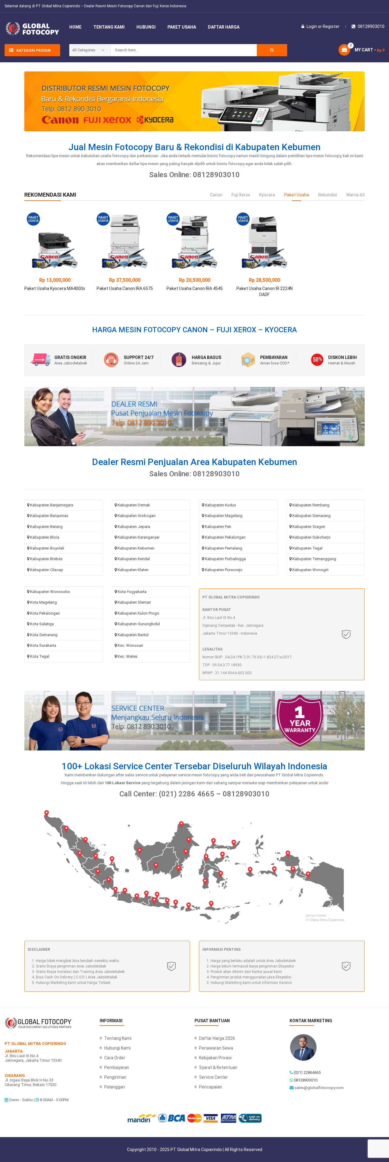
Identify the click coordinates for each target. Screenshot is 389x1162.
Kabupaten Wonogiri (310, 569)
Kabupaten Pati (218, 526)
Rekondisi (327, 194)
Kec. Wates (127, 656)
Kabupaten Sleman (134, 602)
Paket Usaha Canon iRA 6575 (125, 288)
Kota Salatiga (42, 624)
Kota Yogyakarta (132, 591)
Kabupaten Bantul (133, 635)
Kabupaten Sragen (308, 526)
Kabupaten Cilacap (46, 569)
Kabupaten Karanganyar (139, 537)
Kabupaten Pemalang (223, 548)
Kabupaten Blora (44, 537)
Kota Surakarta (43, 645)
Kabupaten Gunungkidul (139, 624)
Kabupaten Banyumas (49, 515)
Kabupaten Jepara (134, 526)
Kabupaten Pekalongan (225, 537)
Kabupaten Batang (46, 526)
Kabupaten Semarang (311, 515)
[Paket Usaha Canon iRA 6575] (124, 240)
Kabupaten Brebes (46, 559)
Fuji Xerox (241, 194)
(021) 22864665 (307, 1072)
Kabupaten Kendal (134, 559)
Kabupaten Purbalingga (225, 559)
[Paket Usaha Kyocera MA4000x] (54, 240)
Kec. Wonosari (130, 645)
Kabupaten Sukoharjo (311, 537)
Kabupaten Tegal (307, 548)
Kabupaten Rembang (310, 505)
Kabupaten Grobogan (137, 515)
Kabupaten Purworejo (224, 569)
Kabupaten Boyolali (47, 548)
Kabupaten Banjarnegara (51, 505)
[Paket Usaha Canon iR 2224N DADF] (264, 240)
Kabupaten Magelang (224, 515)
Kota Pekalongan (45, 613)
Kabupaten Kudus (220, 505)
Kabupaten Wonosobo (50, 591)
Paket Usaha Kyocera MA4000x (54, 288)
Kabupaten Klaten (133, 569)
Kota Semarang (43, 635)
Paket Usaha (296, 194)
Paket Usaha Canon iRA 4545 (195, 288)
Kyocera (267, 194)
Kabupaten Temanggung (314, 559)
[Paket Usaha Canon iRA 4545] (194, 240)
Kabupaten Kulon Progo (138, 613)
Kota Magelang (43, 602)
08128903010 (305, 1080)
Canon (216, 194)
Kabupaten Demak (134, 505)
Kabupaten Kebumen (136, 548)
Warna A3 (355, 194)
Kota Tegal (39, 656)
